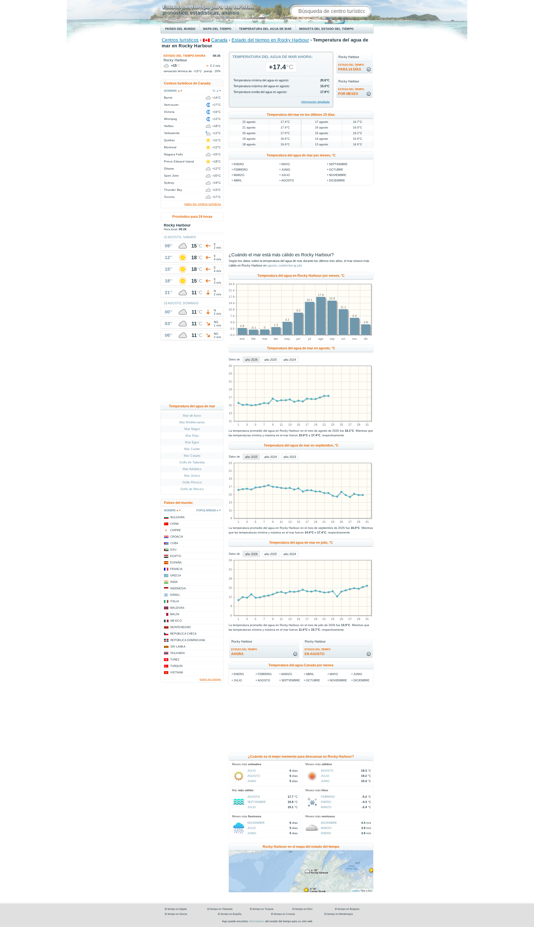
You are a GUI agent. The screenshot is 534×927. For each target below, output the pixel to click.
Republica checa (183, 633)
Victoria (169, 111)
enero (239, 164)
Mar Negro (192, 429)
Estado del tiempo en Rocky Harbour (270, 40)
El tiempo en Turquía (261, 909)
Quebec (169, 140)
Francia (176, 569)
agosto (287, 180)
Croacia (176, 536)
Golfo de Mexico (192, 489)
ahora (244, 652)
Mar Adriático (192, 469)
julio (285, 175)
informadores (256, 921)
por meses (351, 92)
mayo (285, 164)
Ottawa (169, 168)
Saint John (171, 175)
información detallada (315, 101)
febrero (241, 169)
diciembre (337, 180)
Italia (174, 601)
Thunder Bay (173, 189)
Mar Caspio (192, 455)
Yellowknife (172, 133)
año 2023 (289, 457)
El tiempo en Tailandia (220, 909)
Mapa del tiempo (217, 28)
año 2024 (289, 359)
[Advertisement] (335, 219)
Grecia (175, 575)
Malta (174, 614)
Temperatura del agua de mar (265, 28)
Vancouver (171, 104)
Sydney (169, 182)
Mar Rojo (192, 435)
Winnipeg (170, 119)
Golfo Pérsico (192, 482)
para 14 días (351, 67)
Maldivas (177, 607)
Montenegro (180, 627)
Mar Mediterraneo (192, 422)
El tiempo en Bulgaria (347, 909)
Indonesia (178, 588)
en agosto (317, 652)
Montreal (170, 147)
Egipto (175, 556)
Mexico (176, 620)
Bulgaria (177, 517)
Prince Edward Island (179, 161)
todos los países (210, 679)
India (174, 582)
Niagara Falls (173, 154)
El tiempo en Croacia (283, 914)
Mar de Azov (192, 415)
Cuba (174, 543)
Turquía (176, 666)
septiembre (338, 164)
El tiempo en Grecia (176, 914)
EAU (173, 549)
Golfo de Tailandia (192, 462)
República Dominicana (187, 640)
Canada (219, 40)
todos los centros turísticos (202, 204)
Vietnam (176, 672)
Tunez (175, 659)
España (176, 562)
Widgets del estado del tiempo (326, 28)
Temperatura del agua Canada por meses (301, 665)
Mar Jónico (192, 475)
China (174, 523)
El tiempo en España (230, 914)
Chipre (175, 530)
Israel (175, 594)
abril (238, 180)
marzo (239, 175)
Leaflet (355, 890)
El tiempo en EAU (302, 909)
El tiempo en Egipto (176, 909)
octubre (336, 169)
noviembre (337, 175)
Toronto (169, 197)
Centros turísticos (180, 40)
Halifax (169, 126)
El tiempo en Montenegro (338, 914)
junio (285, 169)
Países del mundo (180, 28)
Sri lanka (177, 646)
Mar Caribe (192, 449)
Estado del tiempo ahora (184, 55)
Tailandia (177, 653)
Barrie (168, 97)
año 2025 (270, 359)
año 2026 (251, 359)
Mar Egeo (192, 442)
